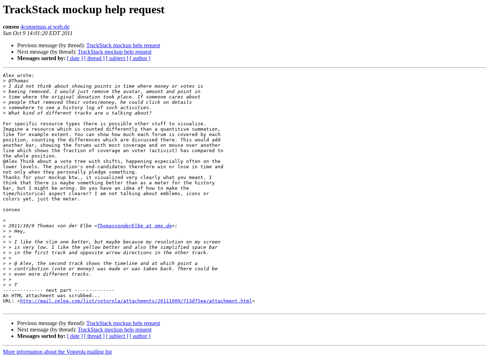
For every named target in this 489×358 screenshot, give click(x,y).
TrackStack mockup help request (123, 45)
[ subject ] (117, 58)
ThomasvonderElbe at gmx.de (134, 225)
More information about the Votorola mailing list (57, 352)
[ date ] (75, 58)
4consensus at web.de (44, 27)
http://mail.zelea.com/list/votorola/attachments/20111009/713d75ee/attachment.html (136, 301)
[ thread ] (94, 58)
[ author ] (140, 58)
